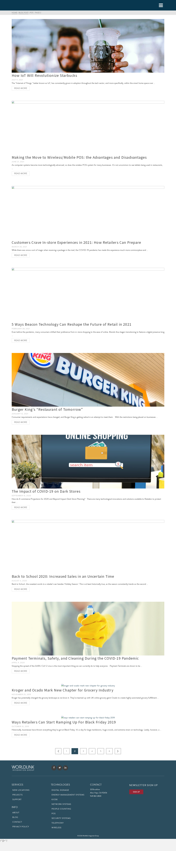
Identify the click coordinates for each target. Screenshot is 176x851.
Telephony (58, 823)
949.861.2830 (95, 796)
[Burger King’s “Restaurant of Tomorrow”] (88, 380)
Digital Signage (60, 790)
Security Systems (61, 818)
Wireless (56, 827)
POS (54, 813)
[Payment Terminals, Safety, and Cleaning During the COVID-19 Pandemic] (88, 628)
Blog (15, 817)
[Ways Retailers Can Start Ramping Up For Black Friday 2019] (88, 717)
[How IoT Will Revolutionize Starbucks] (88, 46)
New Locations (20, 790)
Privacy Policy (20, 826)
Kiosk (55, 799)
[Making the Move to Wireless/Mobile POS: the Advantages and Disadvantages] (88, 127)
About (15, 812)
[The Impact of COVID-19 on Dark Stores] (88, 461)
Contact (17, 822)
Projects (17, 795)
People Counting (61, 809)
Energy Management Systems (68, 795)
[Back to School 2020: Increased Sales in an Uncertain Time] (88, 547)
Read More (20, 88)
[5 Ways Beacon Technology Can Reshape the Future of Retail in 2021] (88, 294)
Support (17, 799)
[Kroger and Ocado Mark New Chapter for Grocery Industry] (88, 685)
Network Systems (61, 804)
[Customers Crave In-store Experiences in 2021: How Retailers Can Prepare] (88, 213)
